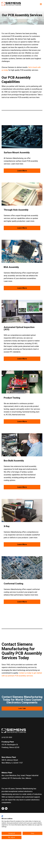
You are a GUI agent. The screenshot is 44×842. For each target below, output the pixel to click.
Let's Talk (22, 708)
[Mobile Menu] (41, 4)
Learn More (22, 171)
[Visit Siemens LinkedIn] (6, 808)
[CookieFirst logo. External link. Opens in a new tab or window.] (2, 816)
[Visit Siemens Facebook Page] (3, 808)
